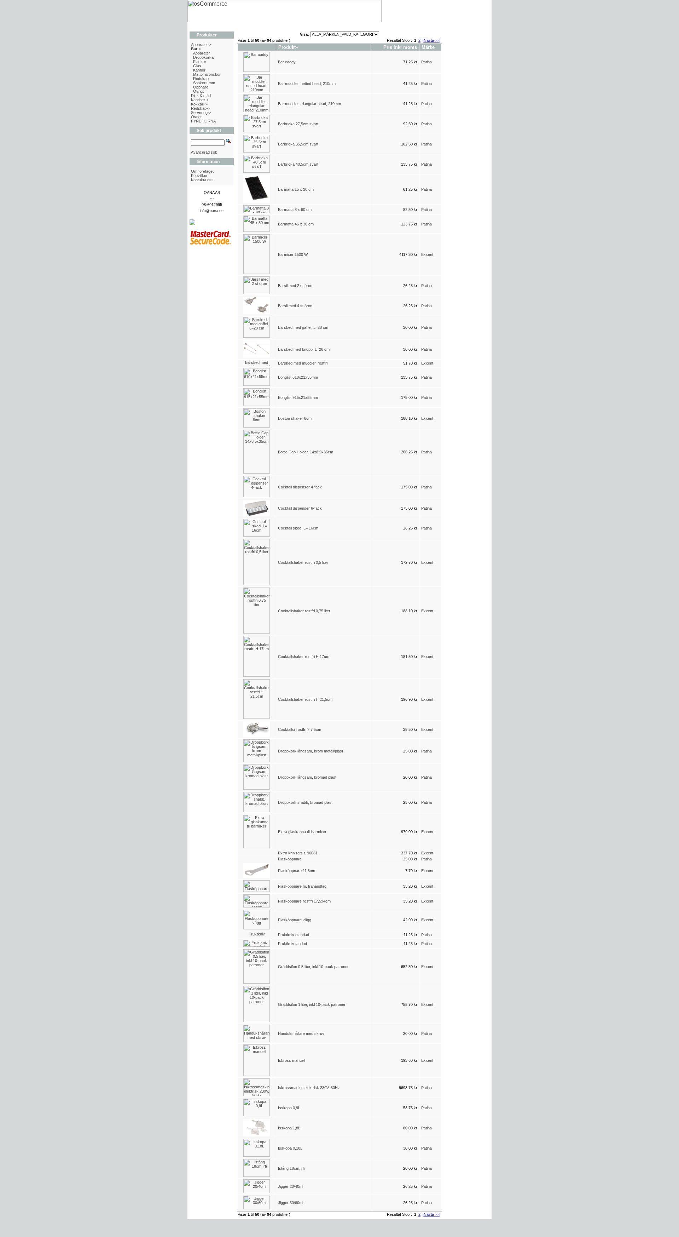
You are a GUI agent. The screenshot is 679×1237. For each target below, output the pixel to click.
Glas (197, 66)
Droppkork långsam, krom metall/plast (310, 751)
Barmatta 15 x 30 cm (296, 189)
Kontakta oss (202, 180)
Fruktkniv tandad (292, 943)
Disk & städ (201, 95)
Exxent (427, 254)
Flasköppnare (290, 859)
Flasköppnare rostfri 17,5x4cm (304, 901)
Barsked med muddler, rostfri (302, 363)
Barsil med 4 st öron (295, 306)
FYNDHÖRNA (203, 121)
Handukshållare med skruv (301, 1033)
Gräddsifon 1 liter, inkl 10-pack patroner (312, 1004)
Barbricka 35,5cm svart (298, 144)
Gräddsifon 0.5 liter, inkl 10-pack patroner (313, 966)
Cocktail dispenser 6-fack (300, 508)
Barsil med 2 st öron (295, 286)
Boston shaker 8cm (295, 418)
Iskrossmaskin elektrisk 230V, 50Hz (309, 1088)
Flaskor (199, 61)
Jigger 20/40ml (290, 1186)
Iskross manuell (291, 1060)
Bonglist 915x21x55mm (298, 397)
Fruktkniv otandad (293, 935)
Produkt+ (288, 47)
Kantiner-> (200, 100)
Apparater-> (201, 44)
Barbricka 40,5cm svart (298, 164)
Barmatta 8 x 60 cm (295, 209)
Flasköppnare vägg (294, 920)
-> (196, 49)
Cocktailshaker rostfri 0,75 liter (304, 611)
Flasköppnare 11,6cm (296, 871)
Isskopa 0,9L (289, 1108)
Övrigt (198, 91)
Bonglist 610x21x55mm (298, 377)
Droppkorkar (204, 57)
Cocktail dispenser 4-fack (300, 487)
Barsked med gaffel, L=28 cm (303, 327)
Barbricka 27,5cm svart (298, 124)
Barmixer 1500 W (293, 254)
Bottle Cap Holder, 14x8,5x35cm (306, 452)
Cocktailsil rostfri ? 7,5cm (299, 729)
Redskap (201, 78)
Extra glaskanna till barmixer (302, 832)
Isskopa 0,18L (290, 1148)
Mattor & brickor (207, 74)
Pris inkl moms (400, 47)
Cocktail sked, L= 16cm (298, 528)
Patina (426, 62)
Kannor (199, 70)
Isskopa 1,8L (289, 1128)
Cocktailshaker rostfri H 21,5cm (305, 699)
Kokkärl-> (199, 104)
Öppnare (200, 87)
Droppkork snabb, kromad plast (305, 802)
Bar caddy (287, 62)
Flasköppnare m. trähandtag (302, 886)
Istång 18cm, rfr (291, 1168)
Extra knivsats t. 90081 (298, 853)
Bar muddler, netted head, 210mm (307, 83)
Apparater (201, 53)
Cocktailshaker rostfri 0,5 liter (303, 562)
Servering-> (201, 112)
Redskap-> (200, 108)
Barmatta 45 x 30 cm (296, 224)
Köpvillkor (199, 175)
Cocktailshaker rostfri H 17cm (303, 656)
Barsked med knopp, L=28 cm (304, 349)
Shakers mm (204, 83)
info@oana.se (212, 210)
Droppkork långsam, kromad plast (307, 777)
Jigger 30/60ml (290, 1203)
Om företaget (202, 171)
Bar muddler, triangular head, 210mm (309, 104)
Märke (428, 47)
